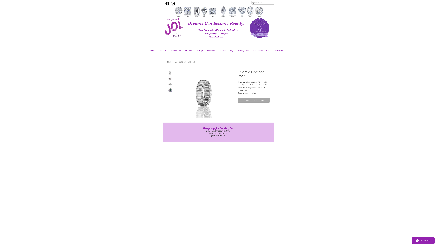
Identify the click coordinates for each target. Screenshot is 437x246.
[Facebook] (167, 3)
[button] (162, 50)
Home (170, 62)
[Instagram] (172, 3)
